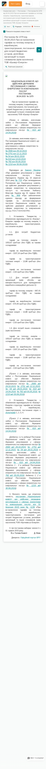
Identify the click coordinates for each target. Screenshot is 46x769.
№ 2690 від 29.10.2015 (16, 151)
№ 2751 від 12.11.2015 (16, 154)
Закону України (33, 170)
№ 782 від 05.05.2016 (15, 162)
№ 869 (15, 195)
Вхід (28, 4)
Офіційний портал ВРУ (30, 537)
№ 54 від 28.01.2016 (15, 156)
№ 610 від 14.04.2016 (15, 159)
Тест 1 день (15, 4)
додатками (10, 413)
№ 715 (18, 180)
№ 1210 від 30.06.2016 (16, 164)
